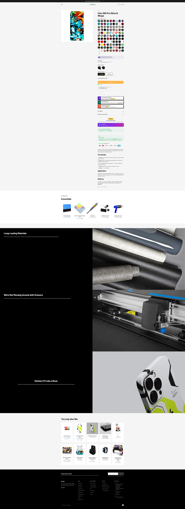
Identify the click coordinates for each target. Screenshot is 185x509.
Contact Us (92, 492)
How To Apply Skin (93, 485)
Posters (79, 497)
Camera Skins (80, 488)
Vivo (98, 10)
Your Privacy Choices (105, 490)
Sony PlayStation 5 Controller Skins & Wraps (118, 458)
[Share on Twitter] (102, 187)
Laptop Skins (80, 485)
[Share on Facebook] (101, 187)
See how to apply (120, 102)
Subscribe (121, 473)
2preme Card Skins (67, 435)
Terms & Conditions (105, 488)
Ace (118, 435)
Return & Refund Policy (105, 486)
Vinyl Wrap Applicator (67, 215)
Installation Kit (80, 499)
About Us (91, 494)
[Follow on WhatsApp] (64, 487)
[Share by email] (106, 187)
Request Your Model (93, 486)
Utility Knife (92, 215)
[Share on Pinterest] (104, 187)
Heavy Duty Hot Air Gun (118, 215)
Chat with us (117, 494)
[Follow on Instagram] (61, 487)
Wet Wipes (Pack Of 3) (105, 215)
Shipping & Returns (105, 485)
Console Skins (80, 492)
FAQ (90, 488)
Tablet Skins (80, 486)
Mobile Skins (80, 483)
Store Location (92, 490)
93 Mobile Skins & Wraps (92, 435)
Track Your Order (92, 483)
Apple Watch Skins (81, 494)
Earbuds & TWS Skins (81, 490)
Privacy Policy (104, 483)
